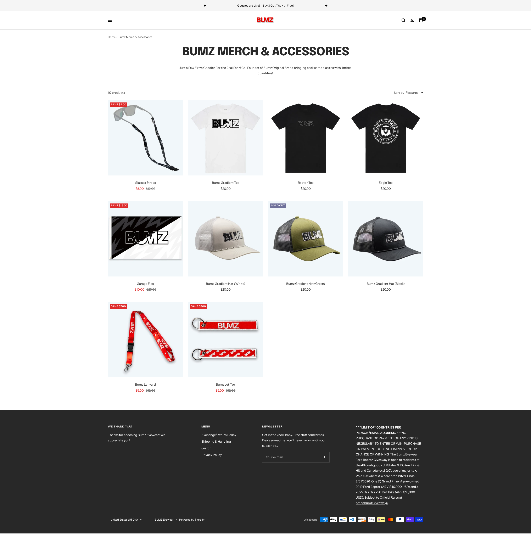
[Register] (323, 457)
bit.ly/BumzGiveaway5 (372, 503)
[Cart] (421, 20)
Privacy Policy (211, 455)
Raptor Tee (305, 183)
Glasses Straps (145, 183)
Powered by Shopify (192, 519)
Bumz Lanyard (145, 384)
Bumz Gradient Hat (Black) (386, 284)
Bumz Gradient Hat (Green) (305, 284)
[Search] (403, 20)
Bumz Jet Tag (225, 384)
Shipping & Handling (216, 441)
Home (112, 37)
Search (206, 448)
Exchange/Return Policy (218, 435)
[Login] (412, 20)
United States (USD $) (124, 519)
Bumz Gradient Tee (225, 183)
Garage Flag (145, 284)
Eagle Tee (385, 183)
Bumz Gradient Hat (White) (225, 284)
